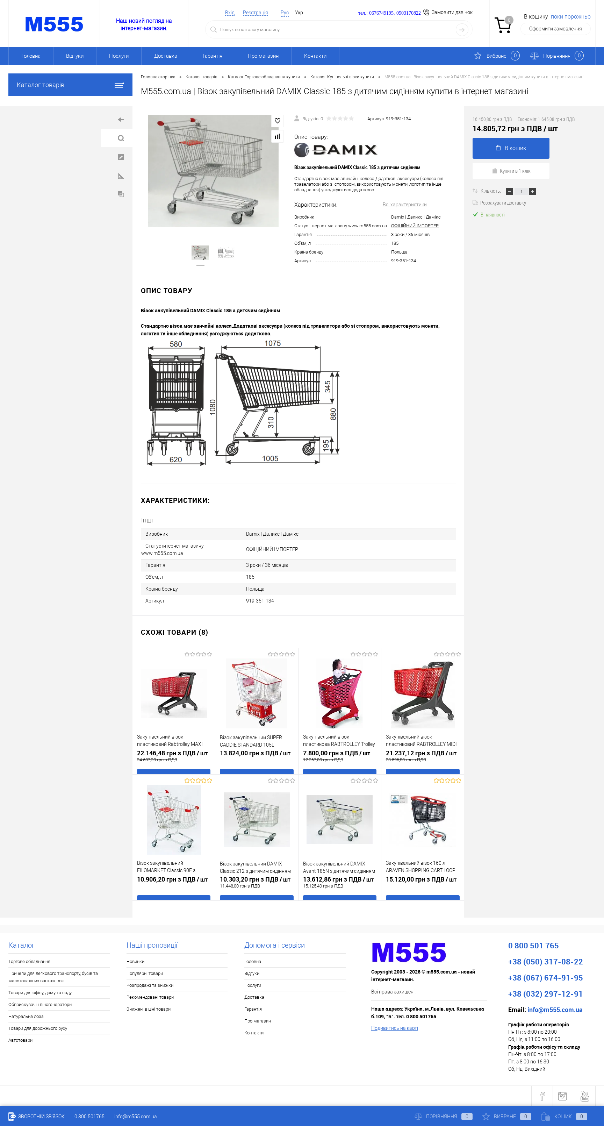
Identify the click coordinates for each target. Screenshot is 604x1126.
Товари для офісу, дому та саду (40, 992)
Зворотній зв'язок (41, 1116)
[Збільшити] (213, 171)
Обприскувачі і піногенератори (40, 1004)
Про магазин (263, 56)
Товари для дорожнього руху (37, 1028)
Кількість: (491, 190)
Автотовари (20, 1040)
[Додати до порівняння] (277, 136)
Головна (31, 56)
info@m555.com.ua (135, 1116)
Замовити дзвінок (452, 12)
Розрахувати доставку (503, 202)
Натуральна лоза (26, 1016)
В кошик (515, 148)
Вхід (230, 12)
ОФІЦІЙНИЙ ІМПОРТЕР (415, 225)
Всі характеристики (405, 204)
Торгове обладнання (29, 961)
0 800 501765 (89, 1116)
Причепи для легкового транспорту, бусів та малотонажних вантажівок (53, 977)
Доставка (165, 56)
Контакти (315, 56)
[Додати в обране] (277, 121)
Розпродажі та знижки (150, 985)
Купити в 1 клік (515, 170)
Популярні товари (145, 973)
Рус (285, 12)
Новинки (135, 961)
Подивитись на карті (394, 1028)
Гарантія (212, 56)
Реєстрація (255, 12)
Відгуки (75, 56)
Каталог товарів (40, 84)
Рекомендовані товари (150, 997)
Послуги (119, 56)
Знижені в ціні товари (149, 1009)
